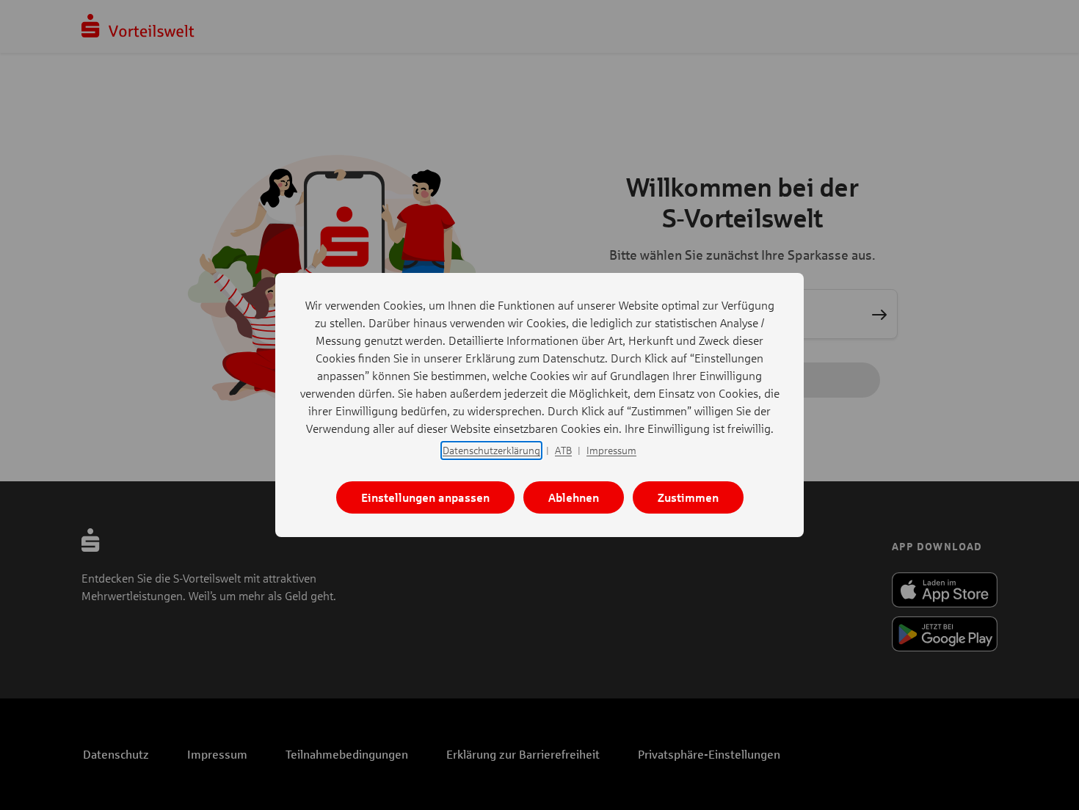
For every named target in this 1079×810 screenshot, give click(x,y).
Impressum (611, 450)
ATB (563, 450)
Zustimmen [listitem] (688, 497)
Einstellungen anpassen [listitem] (425, 497)
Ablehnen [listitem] (573, 497)
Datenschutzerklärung (491, 450)
